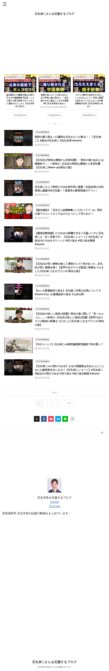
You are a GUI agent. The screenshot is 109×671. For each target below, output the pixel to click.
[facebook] (44, 419)
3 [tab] (55, 123)
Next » (55, 392)
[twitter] (37, 419)
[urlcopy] (72, 419)
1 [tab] (49, 123)
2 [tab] (52, 123)
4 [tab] (58, 123)
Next (102, 96)
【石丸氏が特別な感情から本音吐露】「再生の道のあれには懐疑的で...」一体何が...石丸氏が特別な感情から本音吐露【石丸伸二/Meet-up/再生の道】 (69, 163)
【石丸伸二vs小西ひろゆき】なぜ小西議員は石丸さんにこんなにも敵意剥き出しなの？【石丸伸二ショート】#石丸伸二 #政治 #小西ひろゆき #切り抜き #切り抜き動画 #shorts (69, 370)
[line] (65, 419)
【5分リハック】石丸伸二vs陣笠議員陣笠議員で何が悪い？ (69, 344)
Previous (7, 96)
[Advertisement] (54, 47)
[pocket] (51, 419)
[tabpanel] (20, 97)
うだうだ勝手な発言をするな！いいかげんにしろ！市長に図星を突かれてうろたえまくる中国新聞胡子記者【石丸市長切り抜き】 (55, 101)
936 (69, 403)
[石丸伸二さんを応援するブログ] (58, 419)
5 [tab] (60, 123)
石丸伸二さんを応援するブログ (54, 13)
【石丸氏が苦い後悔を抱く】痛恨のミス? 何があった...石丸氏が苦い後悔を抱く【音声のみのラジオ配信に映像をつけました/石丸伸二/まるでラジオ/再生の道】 (69, 267)
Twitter (54, 502)
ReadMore (20, 115)
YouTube (54, 506)
